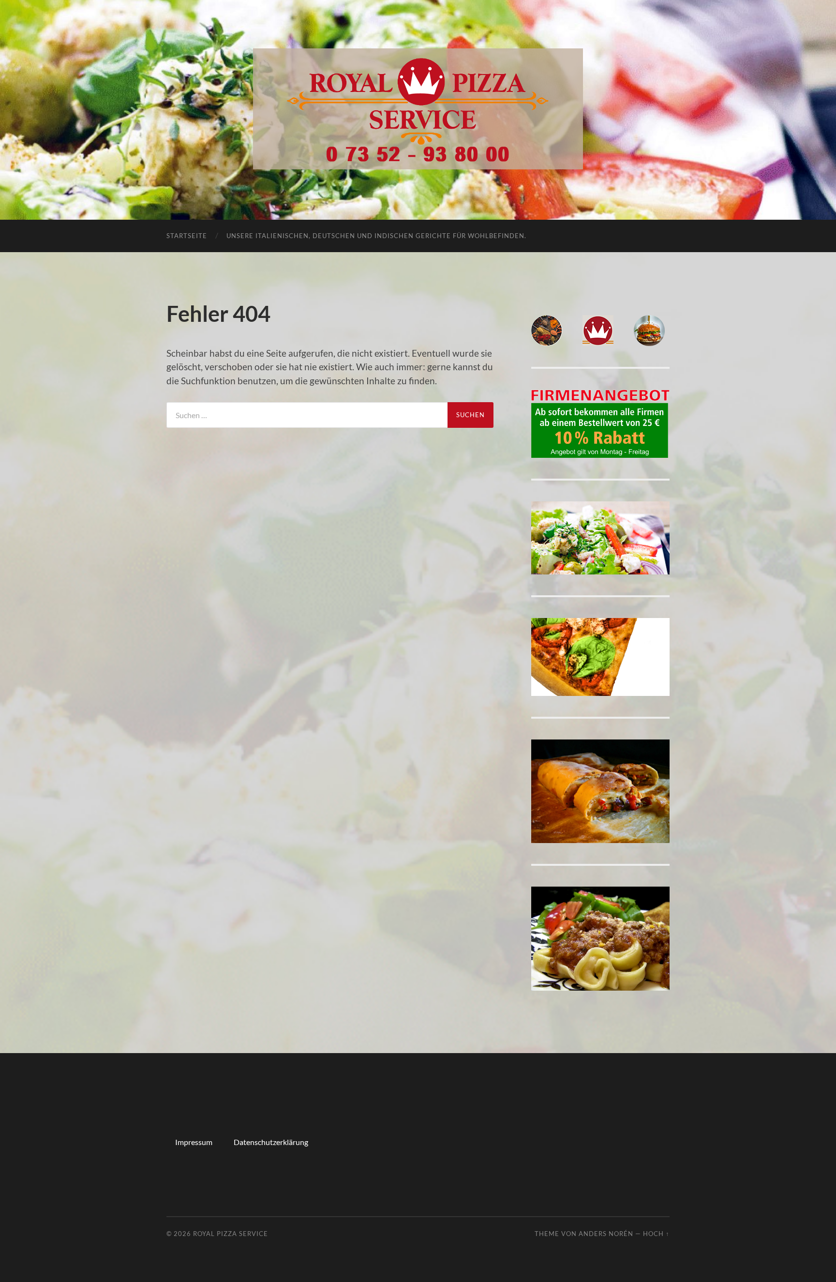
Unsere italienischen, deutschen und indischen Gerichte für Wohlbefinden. (376, 236)
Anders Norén (606, 1233)
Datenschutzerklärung (271, 1141)
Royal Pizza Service (230, 1233)
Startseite (186, 236)
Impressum (193, 1141)
